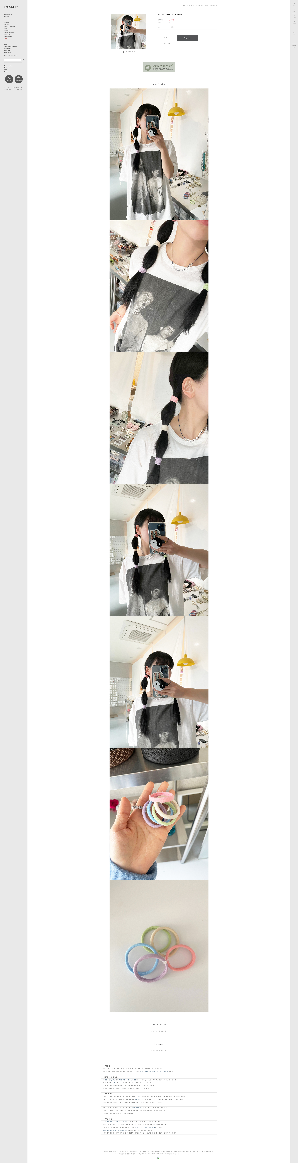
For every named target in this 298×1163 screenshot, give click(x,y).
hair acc (192, 5)
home (184, 5)
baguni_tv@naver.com (194, 1154)
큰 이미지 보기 (130, 51)
